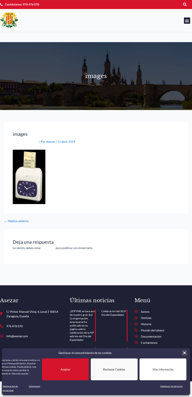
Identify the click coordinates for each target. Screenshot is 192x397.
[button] (184, 353)
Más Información (163, 369)
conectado (48, 248)
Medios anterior (16, 220)
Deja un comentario (25, 141)
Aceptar (65, 369)
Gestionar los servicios (171, 386)
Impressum (34, 386)
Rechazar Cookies (114, 369)
